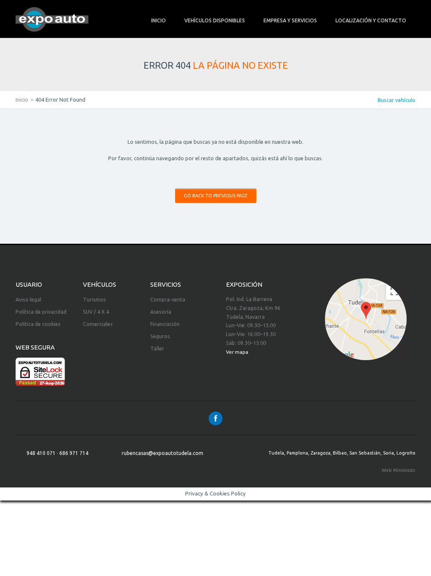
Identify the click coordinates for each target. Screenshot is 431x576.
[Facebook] (215, 418)
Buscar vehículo (396, 100)
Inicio (22, 99)
